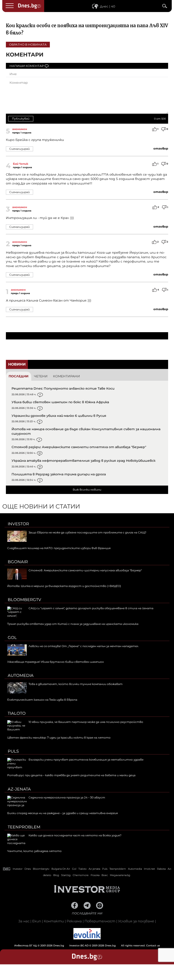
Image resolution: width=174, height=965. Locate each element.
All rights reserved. (80, 945)
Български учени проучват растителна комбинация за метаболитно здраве (86, 759)
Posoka (95, 875)
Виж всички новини (87, 489)
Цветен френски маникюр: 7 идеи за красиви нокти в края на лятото (59, 737)
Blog (56, 875)
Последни (19, 376)
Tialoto (17, 713)
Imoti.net (149, 868)
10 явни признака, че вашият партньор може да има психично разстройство (86, 722)
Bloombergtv (24, 599)
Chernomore (81, 875)
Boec (105, 875)
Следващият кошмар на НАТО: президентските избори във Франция (59, 548)
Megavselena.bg (120, 875)
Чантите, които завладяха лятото (34, 851)
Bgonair (18, 561)
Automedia (21, 675)
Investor (18, 523)
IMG (7, 868)
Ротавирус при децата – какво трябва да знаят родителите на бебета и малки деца (71, 775)
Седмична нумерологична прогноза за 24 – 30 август (67, 797)
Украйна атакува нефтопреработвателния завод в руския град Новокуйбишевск (83, 461)
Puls (13, 751)
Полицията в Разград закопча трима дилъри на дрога (59, 474)
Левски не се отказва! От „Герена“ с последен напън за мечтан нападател (83, 646)
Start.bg (66, 875)
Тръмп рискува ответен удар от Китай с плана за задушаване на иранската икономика (72, 624)
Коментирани (66, 376)
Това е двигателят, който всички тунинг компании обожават (76, 684)
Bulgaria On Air (60, 868)
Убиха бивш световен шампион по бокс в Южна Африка (60, 402)
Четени (41, 376)
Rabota (161, 868)
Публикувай (20, 118)
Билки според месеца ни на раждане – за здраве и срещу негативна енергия (62, 813)
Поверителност (100, 921)
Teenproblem (24, 827)
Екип (36, 921)
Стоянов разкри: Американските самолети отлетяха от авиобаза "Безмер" (79, 447)
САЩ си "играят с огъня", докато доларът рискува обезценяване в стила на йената (91, 608)
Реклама (74, 921)
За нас (23, 921)
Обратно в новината (28, 44)
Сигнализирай (19, 148)
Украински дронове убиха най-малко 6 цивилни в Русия (59, 416)
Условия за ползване (136, 921)
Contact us (153, 945)
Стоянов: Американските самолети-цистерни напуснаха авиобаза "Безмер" (85, 570)
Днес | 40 (107, 6)
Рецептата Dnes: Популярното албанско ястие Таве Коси (63, 388)
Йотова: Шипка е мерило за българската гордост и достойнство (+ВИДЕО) (64, 586)
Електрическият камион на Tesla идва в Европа (42, 699)
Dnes (27, 868)
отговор (160, 148)
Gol (12, 637)
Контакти (54, 921)
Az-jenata (19, 789)
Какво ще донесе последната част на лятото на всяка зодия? (75, 835)
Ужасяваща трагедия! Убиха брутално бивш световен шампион (55, 661)
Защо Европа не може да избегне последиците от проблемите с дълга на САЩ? (87, 532)
